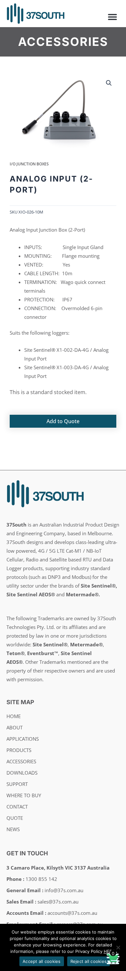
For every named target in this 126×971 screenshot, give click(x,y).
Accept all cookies (42, 961)
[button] (112, 16)
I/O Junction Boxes (29, 164)
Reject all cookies (88, 961)
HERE (109, 951)
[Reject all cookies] (118, 947)
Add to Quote (63, 421)
